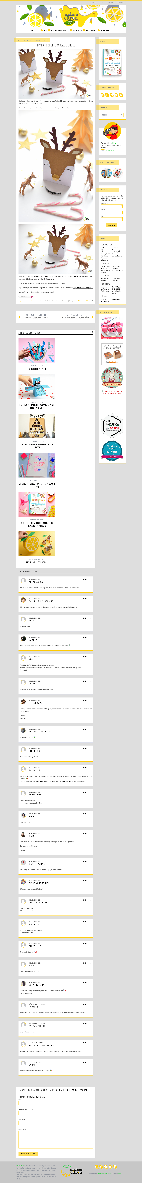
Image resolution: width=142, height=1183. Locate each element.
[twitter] (116, 96)
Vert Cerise (115, 248)
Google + (72, 301)
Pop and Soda (116, 254)
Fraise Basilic (116, 268)
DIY (45, 30)
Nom (21, 1099)
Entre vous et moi (39, 883)
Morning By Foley (106, 254)
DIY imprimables (60, 30)
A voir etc (103, 299)
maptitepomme (37, 863)
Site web (22, 1119)
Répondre (87, 579)
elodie (32, 816)
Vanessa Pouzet (117, 256)
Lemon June (35, 751)
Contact (120, 2)
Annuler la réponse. (39, 1097)
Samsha (33, 640)
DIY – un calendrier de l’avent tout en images (37, 446)
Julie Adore (104, 252)
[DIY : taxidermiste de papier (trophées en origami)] (106, 178)
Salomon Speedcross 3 (41, 1045)
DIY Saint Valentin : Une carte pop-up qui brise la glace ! (36, 406)
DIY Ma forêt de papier (37, 368)
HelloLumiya (36, 703)
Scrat (32, 1064)
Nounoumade (36, 794)
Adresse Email (111, 203)
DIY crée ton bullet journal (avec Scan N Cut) (37, 485)
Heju (102, 250)
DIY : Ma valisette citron (37, 562)
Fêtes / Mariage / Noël (39, 40)
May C (120, 1173)
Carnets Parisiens (106, 266)
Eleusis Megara (116, 287)
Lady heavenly (36, 984)
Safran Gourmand (117, 270)
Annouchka (104, 287)
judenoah (34, 924)
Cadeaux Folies (72, 276)
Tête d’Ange (104, 256)
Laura (32, 683)
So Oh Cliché (116, 289)
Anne (31, 620)
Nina (31, 659)
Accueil (35, 30)
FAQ (102, 2)
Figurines (91, 30)
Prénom (111, 210)
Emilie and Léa (105, 268)
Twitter (58, 301)
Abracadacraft (37, 582)
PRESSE (95, 2)
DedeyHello (35, 946)
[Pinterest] (121, 96)
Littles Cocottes (39, 902)
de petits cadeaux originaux (83, 288)
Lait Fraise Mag (105, 289)
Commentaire (23, 1129)
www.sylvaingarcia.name (104, 1173)
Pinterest (65, 301)
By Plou (103, 248)
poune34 (30, 1096)
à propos (110, 2)
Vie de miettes (105, 291)
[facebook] (107, 96)
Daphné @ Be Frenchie (41, 601)
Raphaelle (34, 770)
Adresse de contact (27, 1109)
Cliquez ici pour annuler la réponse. (67, 1090)
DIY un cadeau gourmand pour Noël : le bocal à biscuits (75, 317)
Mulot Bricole (116, 299)
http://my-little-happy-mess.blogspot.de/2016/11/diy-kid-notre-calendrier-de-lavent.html (52, 781)
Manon (32, 835)
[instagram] (103, 96)
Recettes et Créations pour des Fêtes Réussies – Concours (37, 524)
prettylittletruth (39, 731)
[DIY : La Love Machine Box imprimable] (118, 178)
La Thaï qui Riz (116, 252)
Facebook (43, 301)
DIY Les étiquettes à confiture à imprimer (36, 317)
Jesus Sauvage (116, 250)
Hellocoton (51, 301)
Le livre (77, 30)
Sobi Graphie (105, 301)
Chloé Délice (116, 266)
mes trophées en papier (39, 276)
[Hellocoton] (112, 96)
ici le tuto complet (34, 283)
